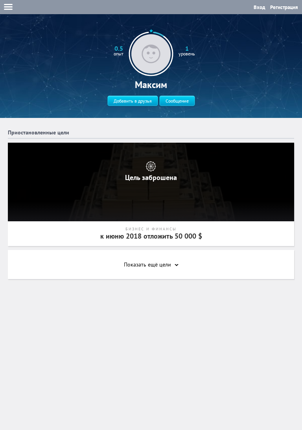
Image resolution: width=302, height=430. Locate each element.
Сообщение (177, 101)
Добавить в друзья (133, 101)
